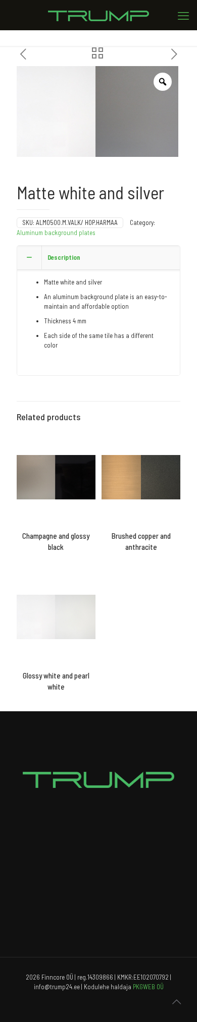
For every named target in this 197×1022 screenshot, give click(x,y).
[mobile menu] (183, 15)
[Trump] (98, 15)
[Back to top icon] (176, 1001)
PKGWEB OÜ (148, 987)
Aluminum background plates (56, 233)
